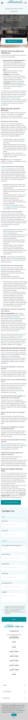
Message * (4, 592)
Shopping (21, 17)
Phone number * (6, 554)
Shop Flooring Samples (11, 502)
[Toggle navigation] (2, 3)
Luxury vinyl (4, 169)
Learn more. (19, 712)
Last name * (5, 530)
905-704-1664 (14, 11)
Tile (2, 123)
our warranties (15, 260)
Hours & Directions (14, 637)
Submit (14, 619)
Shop (4, 685)
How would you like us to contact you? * (12, 545)
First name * (5, 521)
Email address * (5, 563)
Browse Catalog (13, 41)
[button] (20, 2)
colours (17, 390)
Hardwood (4, 268)
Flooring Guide (13, 17)
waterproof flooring (12, 207)
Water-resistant (14, 318)
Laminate (3, 214)
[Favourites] (22, 2)
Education (6, 698)
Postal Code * (5, 573)
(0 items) (25, 2)
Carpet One (4, 17)
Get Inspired (7, 691)
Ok (14, 714)
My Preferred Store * (7, 583)
